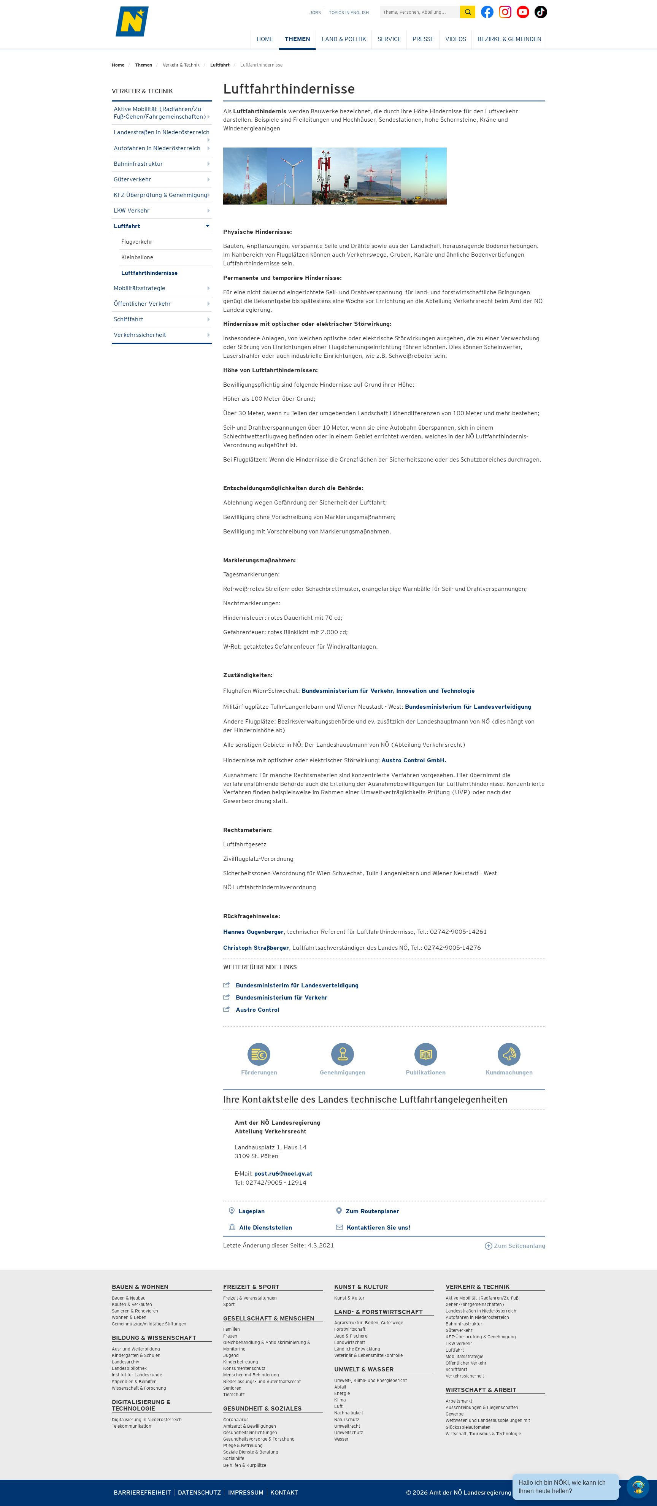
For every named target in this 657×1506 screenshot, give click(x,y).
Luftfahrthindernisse (149, 273)
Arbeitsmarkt (459, 1401)
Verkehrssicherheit (140, 334)
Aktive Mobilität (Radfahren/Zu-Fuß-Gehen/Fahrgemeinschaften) (160, 112)
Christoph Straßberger (256, 947)
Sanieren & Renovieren (135, 1311)
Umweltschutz (348, 1432)
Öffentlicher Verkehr (142, 303)
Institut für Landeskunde (137, 1374)
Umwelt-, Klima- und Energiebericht (370, 1380)
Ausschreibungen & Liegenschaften (482, 1407)
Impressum (245, 1492)
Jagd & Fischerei (351, 1336)
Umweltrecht (347, 1426)
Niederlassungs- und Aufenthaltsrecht (262, 1381)
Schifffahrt (128, 319)
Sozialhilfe (233, 1458)
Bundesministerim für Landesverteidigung (296, 985)
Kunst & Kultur (349, 1298)
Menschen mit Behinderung (251, 1374)
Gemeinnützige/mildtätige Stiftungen (149, 1324)
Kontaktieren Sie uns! (378, 1227)
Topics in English (349, 12)
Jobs (315, 12)
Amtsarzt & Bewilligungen (249, 1426)
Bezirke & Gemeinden (509, 39)
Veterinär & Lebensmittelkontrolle (368, 1355)
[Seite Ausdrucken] (538, 1495)
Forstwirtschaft (349, 1329)
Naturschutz (346, 1419)
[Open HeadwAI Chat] (638, 1487)
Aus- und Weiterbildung (136, 1349)
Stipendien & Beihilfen (134, 1381)
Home (265, 39)
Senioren (232, 1388)
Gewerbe (454, 1414)
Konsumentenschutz (244, 1368)
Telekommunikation (131, 1426)
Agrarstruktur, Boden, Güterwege (368, 1322)
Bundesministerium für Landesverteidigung (468, 706)
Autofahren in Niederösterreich (157, 148)
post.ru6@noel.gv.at (283, 1173)
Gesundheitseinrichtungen (250, 1432)
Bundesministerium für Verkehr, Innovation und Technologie (388, 690)
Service (389, 39)
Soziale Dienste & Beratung (250, 1452)
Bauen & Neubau (129, 1298)
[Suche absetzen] (467, 12)
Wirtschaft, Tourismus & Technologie (483, 1433)
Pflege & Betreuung (243, 1445)
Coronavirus (236, 1419)
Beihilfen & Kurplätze (244, 1465)
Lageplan (251, 1211)
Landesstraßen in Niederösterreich (161, 132)
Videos (455, 39)
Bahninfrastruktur (138, 163)
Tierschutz (234, 1394)
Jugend (231, 1355)
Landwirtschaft (349, 1342)
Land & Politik (344, 39)
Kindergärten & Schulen (136, 1355)
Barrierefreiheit (142, 1492)
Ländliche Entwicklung (357, 1349)
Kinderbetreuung (240, 1362)
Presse (423, 39)
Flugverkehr (136, 241)
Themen (297, 39)
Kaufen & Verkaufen (132, 1304)
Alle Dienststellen (265, 1227)
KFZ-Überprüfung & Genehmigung (160, 194)
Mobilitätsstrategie (139, 288)
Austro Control (256, 1009)
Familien (231, 1329)
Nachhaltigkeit (348, 1413)
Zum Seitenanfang (518, 1245)
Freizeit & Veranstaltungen (250, 1298)
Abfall (340, 1387)
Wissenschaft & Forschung (139, 1388)
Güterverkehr (132, 179)
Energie (342, 1393)
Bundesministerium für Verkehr (280, 997)
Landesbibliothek (129, 1368)
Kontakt (284, 1492)
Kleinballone (137, 257)
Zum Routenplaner (372, 1211)
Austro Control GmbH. (413, 760)
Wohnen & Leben (129, 1317)
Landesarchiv (125, 1362)
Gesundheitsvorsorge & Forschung (259, 1439)
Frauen (230, 1336)
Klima (340, 1400)
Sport (229, 1304)
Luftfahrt (220, 65)
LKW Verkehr (132, 210)
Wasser (341, 1439)
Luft (338, 1406)
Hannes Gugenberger (253, 931)
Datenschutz (199, 1492)
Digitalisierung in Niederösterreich (147, 1419)
